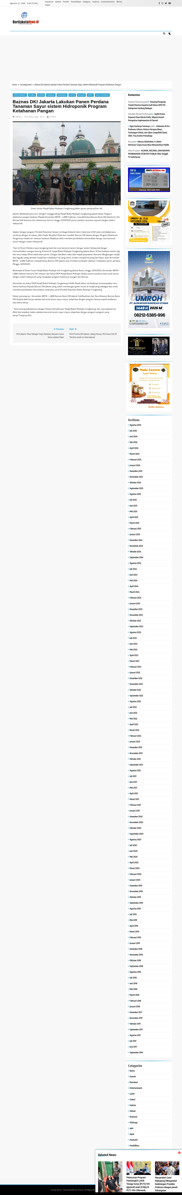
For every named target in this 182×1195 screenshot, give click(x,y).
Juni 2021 (133, 781)
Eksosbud (134, 1082)
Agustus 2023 (135, 632)
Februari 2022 (135, 735)
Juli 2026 (133, 430)
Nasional (49, 1)
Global (58, 1)
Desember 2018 (136, 948)
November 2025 (136, 476)
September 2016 (136, 1052)
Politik (66, 1)
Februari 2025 (135, 528)
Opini (47, 5)
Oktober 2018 (135, 960)
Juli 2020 (133, 845)
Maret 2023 (134, 661)
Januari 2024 (135, 603)
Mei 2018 (133, 989)
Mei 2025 (133, 511)
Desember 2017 (136, 1012)
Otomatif (133, 1139)
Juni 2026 (133, 436)
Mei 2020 (133, 856)
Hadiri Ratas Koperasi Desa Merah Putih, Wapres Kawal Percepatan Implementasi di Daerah (146, 117)
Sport (90, 95)
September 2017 (136, 1029)
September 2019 (136, 902)
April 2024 (134, 586)
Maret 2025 (134, 522)
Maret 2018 (134, 994)
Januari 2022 (135, 741)
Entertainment (108, 1)
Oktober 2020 (135, 828)
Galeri (132, 1093)
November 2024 (136, 545)
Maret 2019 (134, 931)
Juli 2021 (133, 776)
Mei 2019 (133, 920)
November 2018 (136, 954)
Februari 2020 (135, 874)
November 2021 (136, 753)
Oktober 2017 (135, 1023)
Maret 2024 (134, 591)
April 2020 (134, 862)
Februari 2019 (135, 937)
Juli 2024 (133, 569)
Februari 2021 (135, 804)
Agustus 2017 (135, 1035)
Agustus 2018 (135, 971)
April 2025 (134, 517)
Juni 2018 (133, 983)
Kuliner (133, 1110)
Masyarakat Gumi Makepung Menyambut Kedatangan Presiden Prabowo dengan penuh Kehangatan (166, 1184)
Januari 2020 (135, 879)
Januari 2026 (135, 465)
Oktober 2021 (135, 758)
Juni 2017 (133, 1046)
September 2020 (136, 833)
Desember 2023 (136, 609)
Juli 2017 (133, 1040)
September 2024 (136, 557)
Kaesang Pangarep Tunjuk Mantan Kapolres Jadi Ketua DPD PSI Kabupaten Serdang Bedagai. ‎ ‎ (147, 105)
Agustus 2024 (135, 563)
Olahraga (133, 1122)
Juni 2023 (133, 643)
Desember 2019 (136, 885)
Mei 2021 (133, 787)
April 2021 (134, 793)
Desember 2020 (136, 816)
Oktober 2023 (135, 620)
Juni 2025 (133, 505)
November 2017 (136, 1018)
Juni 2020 (133, 851)
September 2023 (136, 626)
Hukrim (95, 1)
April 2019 (134, 925)
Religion (86, 1)
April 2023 (134, 655)
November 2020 (136, 822)
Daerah (133, 1076)
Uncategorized (102, 95)
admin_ (19, 116)
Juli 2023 (133, 638)
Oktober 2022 (135, 689)
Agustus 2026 (135, 424)
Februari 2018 (135, 1000)
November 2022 (136, 684)
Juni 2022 (133, 712)
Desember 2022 (136, 678)
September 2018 (136, 966)
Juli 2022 (133, 707)
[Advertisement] (91, 55)
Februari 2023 (135, 666)
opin (131, 1128)
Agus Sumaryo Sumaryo (140, 126)
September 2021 (136, 764)
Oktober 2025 (135, 482)
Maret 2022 (134, 730)
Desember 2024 (136, 540)
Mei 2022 (133, 718)
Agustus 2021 (135, 770)
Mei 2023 (133, 649)
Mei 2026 (133, 442)
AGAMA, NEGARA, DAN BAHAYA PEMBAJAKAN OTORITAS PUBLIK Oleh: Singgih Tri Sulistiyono (149, 153)
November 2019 (136, 891)
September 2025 (136, 488)
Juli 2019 (133, 914)
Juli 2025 (133, 499)
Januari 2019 (135, 943)
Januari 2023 (135, 672)
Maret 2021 (134, 799)
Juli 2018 (133, 977)
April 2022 (134, 724)
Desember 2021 (136, 747)
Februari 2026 (135, 459)
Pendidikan (76, 1)
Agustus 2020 (135, 839)
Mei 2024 (133, 580)
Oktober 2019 (135, 897)
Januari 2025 (135, 534)
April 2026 (134, 448)
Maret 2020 (134, 868)
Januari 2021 (135, 810)
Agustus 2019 (135, 908)
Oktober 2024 (135, 551)
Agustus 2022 (135, 701)
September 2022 (136, 695)
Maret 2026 (134, 453)
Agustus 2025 (135, 494)
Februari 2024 (135, 597)
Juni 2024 (133, 574)
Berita (119, 1)
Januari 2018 (135, 1006)
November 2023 (136, 614)
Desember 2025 (136, 471)
